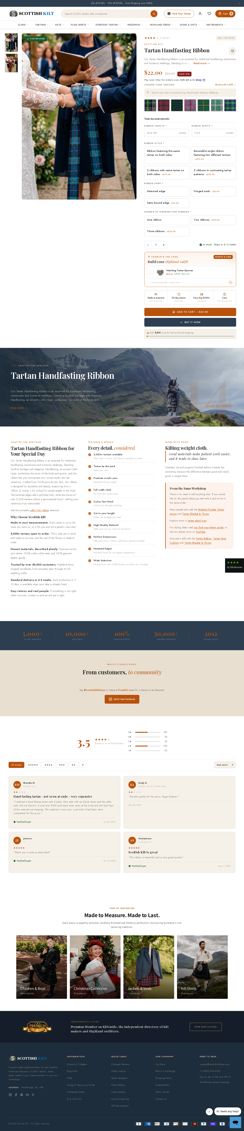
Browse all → (225, 84)
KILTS (58, 24)
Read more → (202, 63)
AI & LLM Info (74, 1099)
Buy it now (193, 322)
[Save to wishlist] (232, 51)
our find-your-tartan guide (208, 527)
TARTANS (40, 24)
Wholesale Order (75, 1092)
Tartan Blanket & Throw (195, 514)
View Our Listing (206, 1026)
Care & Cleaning (120, 1099)
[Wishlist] (209, 13)
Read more (17, 408)
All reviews (16, 765)
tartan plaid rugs (197, 520)
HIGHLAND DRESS (160, 24)
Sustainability (162, 1085)
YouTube (200, 532)
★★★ (62, 765)
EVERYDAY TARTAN (107, 24)
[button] (157, 38)
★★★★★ (33, 765)
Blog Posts (72, 1071)
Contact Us (161, 1099)
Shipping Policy (164, 1078)
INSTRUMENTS (214, 24)
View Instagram (124, 699)
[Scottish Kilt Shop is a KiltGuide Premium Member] (37, 1026)
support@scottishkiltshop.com (215, 1064)
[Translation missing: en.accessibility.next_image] (130, 116)
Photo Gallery (118, 1085)
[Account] (200, 13)
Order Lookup (118, 1071)
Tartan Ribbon (203, 538)
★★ (73, 765)
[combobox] (190, 92)
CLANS (22, 24)
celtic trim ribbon (39, 510)
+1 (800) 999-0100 (210, 1071)
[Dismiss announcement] (239, 3)
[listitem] (11, 42)
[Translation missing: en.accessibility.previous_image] (28, 116)
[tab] (78, 196)
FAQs (69, 1078)
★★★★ (48, 765)
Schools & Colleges (77, 1064)
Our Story (160, 1064)
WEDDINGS (133, 24)
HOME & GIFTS (188, 24)
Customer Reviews (120, 1064)
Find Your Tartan (181, 13)
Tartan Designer (119, 1078)
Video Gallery (118, 1092)
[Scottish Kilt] (32, 13)
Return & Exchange (165, 1071)
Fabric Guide (162, 1092)
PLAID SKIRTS (78, 24)
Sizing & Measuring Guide (81, 1085)
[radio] (150, 105)
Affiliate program (120, 1105)
